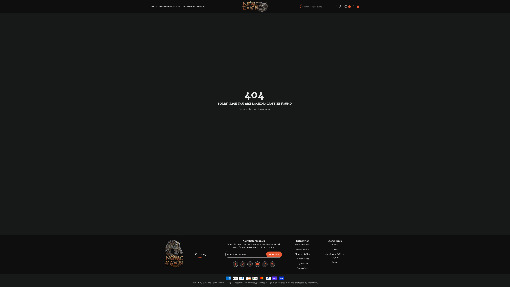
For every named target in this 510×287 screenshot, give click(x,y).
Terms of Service (302, 244)
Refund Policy (302, 249)
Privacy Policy (302, 258)
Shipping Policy (302, 254)
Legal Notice (302, 263)
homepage (264, 108)
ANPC (335, 249)
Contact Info (302, 268)
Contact (335, 262)
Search (335, 244)
